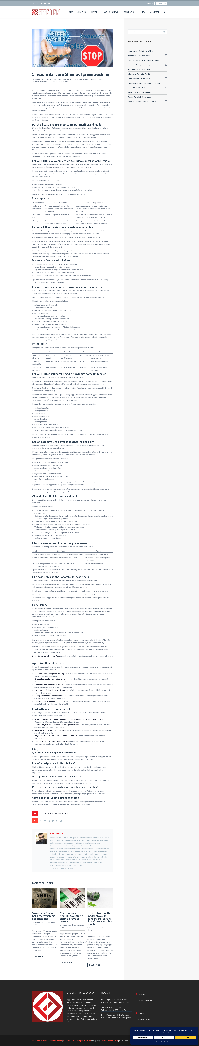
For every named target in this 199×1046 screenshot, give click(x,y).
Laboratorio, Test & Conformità (139, 74)
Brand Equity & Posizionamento (139, 56)
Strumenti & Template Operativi (139, 92)
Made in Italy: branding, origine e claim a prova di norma (71, 917)
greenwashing (63, 813)
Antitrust (43, 813)
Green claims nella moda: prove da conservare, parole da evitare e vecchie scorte (99, 918)
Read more (39, 957)
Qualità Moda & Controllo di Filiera (140, 88)
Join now (161, 3)
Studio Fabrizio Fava (110, 1041)
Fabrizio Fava (38, 79)
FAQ (144, 12)
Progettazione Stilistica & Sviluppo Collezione (144, 83)
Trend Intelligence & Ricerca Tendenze (142, 102)
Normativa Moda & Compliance (94, 79)
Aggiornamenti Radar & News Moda (140, 51)
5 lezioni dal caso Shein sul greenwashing (70, 74)
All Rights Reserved (83, 1041)
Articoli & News (111, 12)
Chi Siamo (81, 12)
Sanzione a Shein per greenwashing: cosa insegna (43, 915)
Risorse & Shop (129, 12)
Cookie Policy (68, 1041)
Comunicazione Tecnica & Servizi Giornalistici (144, 60)
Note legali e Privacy (40, 1041)
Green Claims (52, 813)
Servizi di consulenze (145, 1000)
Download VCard (144, 1019)
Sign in (150, 3)
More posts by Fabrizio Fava (61, 868)
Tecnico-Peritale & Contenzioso (139, 97)
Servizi (94, 12)
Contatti (154, 12)
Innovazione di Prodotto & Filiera (139, 69)
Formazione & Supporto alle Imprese (141, 65)
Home (70, 12)
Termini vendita (56, 1041)
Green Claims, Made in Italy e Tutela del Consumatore (65, 79)
